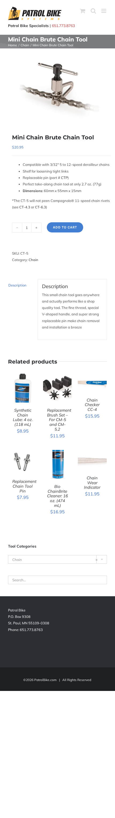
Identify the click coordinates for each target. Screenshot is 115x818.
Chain (33, 260)
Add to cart (65, 227)
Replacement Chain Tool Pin (24, 486)
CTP (64, 177)
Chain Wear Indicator (92, 482)
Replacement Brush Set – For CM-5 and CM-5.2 (59, 420)
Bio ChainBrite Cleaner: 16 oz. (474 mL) (57, 496)
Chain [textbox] (55, 559)
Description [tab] (17, 285)
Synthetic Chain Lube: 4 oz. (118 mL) (23, 417)
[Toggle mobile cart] (82, 11)
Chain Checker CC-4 (92, 404)
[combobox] (57, 559)
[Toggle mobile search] (93, 11)
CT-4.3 (24, 207)
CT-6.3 (40, 207)
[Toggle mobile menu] (104, 11)
